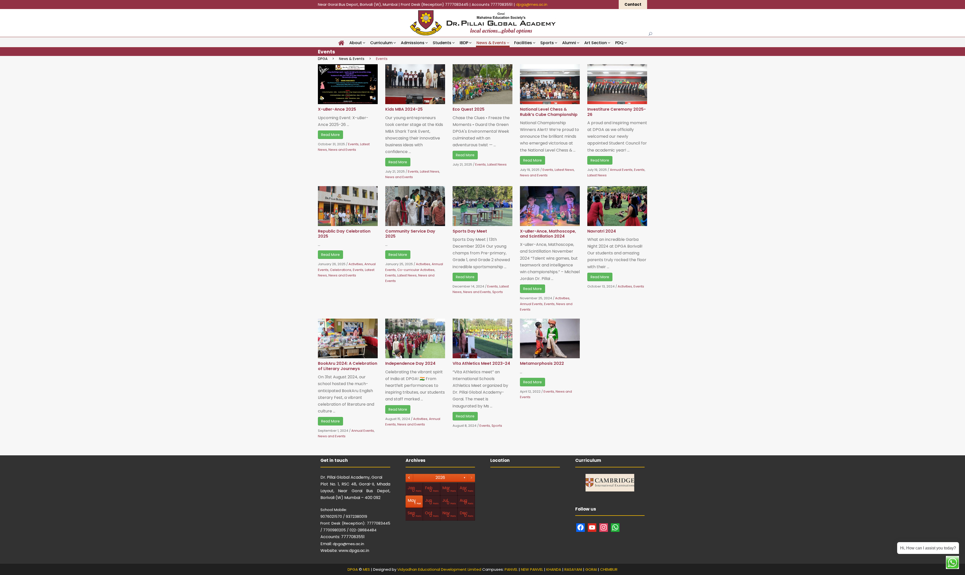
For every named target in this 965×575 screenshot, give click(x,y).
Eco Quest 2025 (469, 109)
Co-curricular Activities (416, 269)
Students (442, 43)
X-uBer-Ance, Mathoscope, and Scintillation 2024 (548, 233)
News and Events (342, 149)
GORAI (591, 569)
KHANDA (553, 569)
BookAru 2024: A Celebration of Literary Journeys (347, 366)
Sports (547, 43)
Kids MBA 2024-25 (404, 109)
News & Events (491, 43)
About (355, 43)
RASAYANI (573, 569)
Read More (330, 134)
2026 (440, 477)
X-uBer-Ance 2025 (337, 109)
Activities (356, 264)
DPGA (353, 569)
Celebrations (340, 269)
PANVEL (511, 569)
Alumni (569, 43)
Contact (632, 4)
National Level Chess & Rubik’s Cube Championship (548, 111)
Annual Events (621, 169)
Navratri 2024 (601, 231)
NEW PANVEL (532, 569)
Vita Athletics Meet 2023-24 (481, 363)
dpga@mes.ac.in (531, 4)
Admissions (412, 43)
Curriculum (381, 43)
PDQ (619, 43)
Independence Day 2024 (410, 363)
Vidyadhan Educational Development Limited (439, 569)
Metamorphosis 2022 (542, 363)
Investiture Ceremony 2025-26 (616, 111)
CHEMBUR (608, 569)
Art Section (595, 43)
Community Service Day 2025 (410, 233)
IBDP (464, 43)
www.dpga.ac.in (354, 550)
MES (366, 569)
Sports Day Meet (470, 231)
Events (353, 144)
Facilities (523, 43)
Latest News (429, 171)
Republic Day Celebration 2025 (344, 233)
